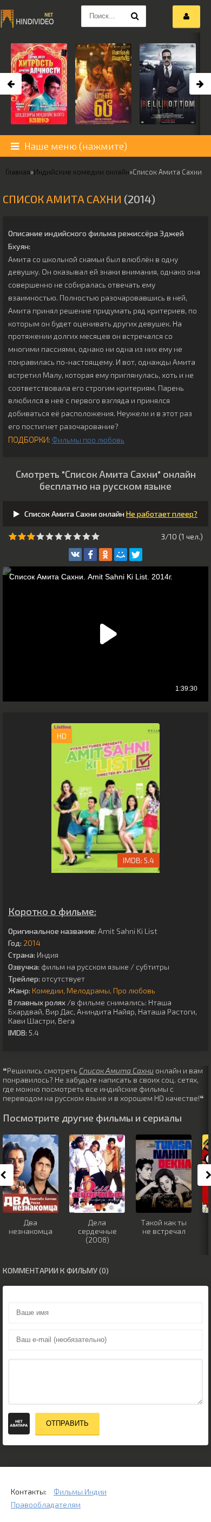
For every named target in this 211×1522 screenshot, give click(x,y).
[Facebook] (90, 554)
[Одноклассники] (105, 554)
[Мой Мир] (120, 554)
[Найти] (135, 16)
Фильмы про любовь (88, 439)
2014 (32, 942)
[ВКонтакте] (75, 554)
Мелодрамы (88, 990)
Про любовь (134, 990)
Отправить (67, 1423)
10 (95, 536)
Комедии (47, 990)
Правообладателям (46, 1504)
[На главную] (27, 16)
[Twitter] (135, 554)
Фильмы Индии (80, 1491)
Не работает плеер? (161, 513)
